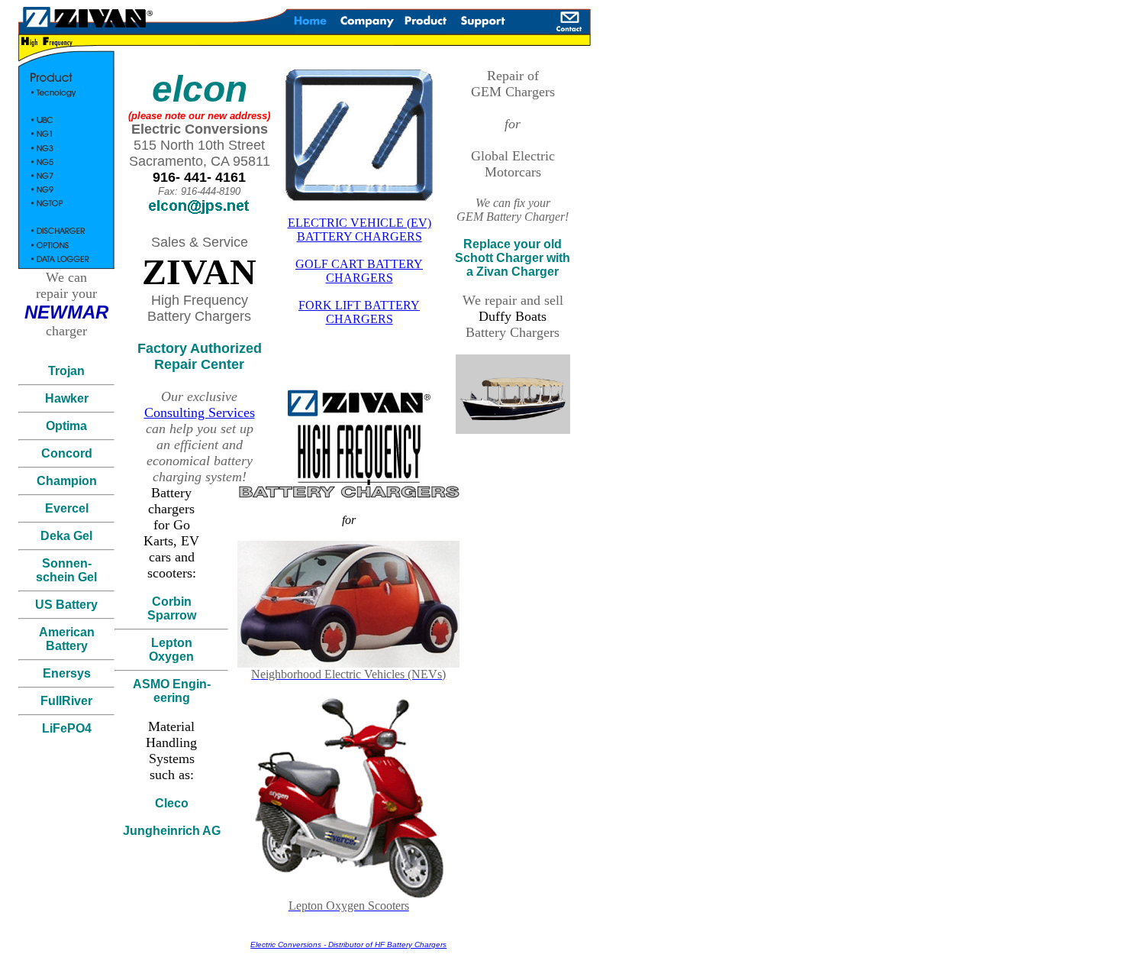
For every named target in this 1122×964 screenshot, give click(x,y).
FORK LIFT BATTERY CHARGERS (359, 312)
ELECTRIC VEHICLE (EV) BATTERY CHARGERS (359, 229)
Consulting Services (199, 412)
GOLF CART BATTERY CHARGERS (359, 270)
